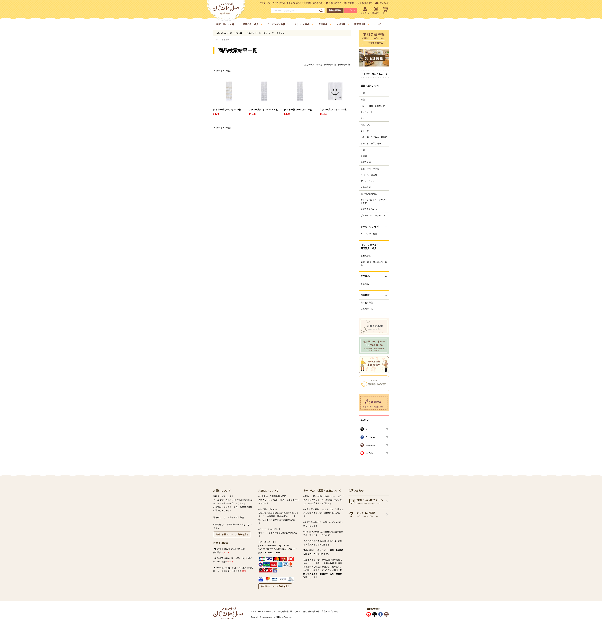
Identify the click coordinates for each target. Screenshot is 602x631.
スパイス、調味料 (369, 174)
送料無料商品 (367, 302)
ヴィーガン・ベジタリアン (373, 215)
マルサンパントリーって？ (263, 611)
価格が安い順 (330, 64)
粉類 (363, 93)
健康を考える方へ (369, 209)
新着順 (319, 64)
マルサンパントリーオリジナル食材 (374, 201)
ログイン (351, 10)
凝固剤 (364, 156)
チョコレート (367, 112)
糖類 (363, 99)
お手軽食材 (366, 187)
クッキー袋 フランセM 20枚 (227, 109)
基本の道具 (366, 255)
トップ (217, 39)
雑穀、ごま (366, 124)
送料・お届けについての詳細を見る (232, 534)
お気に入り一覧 (254, 33)
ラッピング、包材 (369, 234)
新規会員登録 (335, 10)
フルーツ (365, 130)
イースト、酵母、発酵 (371, 143)
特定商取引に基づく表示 (289, 611)
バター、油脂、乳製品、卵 (373, 105)
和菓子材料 (366, 162)
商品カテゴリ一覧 (330, 611)
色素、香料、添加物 (370, 168)
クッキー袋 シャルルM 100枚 (263, 109)
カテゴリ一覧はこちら (372, 73)
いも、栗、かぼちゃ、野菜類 (374, 137)
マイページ (269, 33)
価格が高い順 (344, 64)
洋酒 (363, 149)
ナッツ (364, 118)
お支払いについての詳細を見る (275, 586)
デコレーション (368, 181)
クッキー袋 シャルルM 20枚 (298, 109)
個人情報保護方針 (311, 611)
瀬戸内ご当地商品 (369, 193)
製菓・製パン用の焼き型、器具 (374, 264)
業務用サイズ (367, 308)
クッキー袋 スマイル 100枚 (332, 109)
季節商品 (365, 283)
